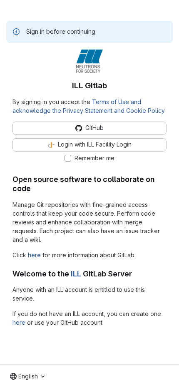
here (34, 255)
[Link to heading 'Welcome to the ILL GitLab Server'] (136, 273)
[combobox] (27, 376)
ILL (76, 273)
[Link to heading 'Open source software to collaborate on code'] (35, 188)
